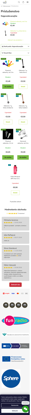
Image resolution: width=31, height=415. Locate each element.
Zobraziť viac (15, 285)
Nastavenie (14, 405)
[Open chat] (25, 409)
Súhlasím (15, 411)
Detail (23, 87)
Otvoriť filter (8, 53)
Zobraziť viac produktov (15, 40)
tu (26, 401)
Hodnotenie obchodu (15, 209)
